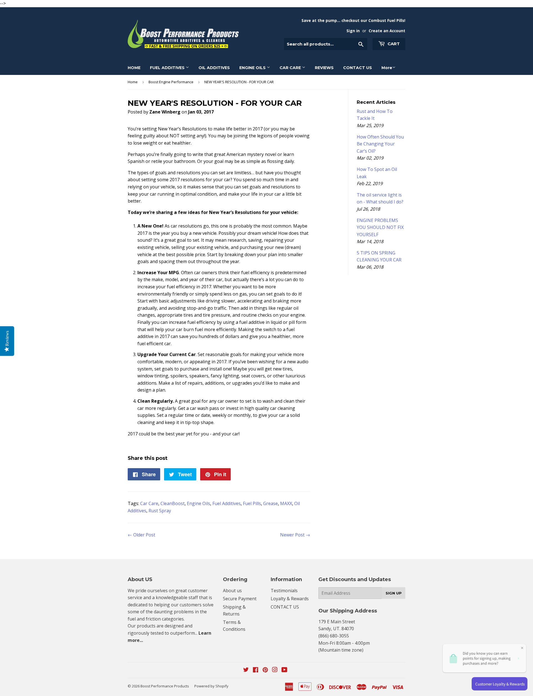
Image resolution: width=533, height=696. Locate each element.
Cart (393, 43)
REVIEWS (324, 67)
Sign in (353, 30)
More (386, 67)
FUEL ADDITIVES (168, 67)
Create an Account (387, 30)
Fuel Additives (226, 503)
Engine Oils (198, 503)
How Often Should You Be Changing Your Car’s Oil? (380, 144)
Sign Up (394, 593)
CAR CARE (291, 67)
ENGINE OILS (253, 67)
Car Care (149, 503)
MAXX (286, 503)
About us (232, 590)
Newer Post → (295, 535)
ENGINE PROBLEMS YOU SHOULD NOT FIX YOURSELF (380, 227)
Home (133, 81)
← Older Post (141, 535)
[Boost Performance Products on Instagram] (275, 670)
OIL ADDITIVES (214, 67)
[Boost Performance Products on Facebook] (255, 670)
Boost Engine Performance (171, 81)
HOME (134, 67)
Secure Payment (240, 599)
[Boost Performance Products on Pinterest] (265, 670)
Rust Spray (160, 511)
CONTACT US (357, 67)
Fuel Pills (252, 503)
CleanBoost (172, 503)
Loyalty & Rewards (290, 599)
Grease (270, 503)
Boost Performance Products (164, 686)
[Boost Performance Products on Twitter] (246, 670)
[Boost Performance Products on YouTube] (284, 670)
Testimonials (284, 590)
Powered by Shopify (211, 686)
